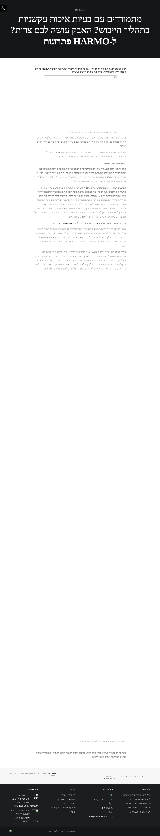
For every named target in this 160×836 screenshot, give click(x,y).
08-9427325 (107, 808)
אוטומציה (116, 7)
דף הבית (137, 7)
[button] (3, 8)
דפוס (95, 7)
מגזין (68, 7)
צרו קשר (59, 7)
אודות (127, 7)
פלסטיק (105, 7)
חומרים (86, 7)
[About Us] (44, 9)
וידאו (77, 7)
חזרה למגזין (80, 776)
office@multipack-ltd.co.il (100, 816)
